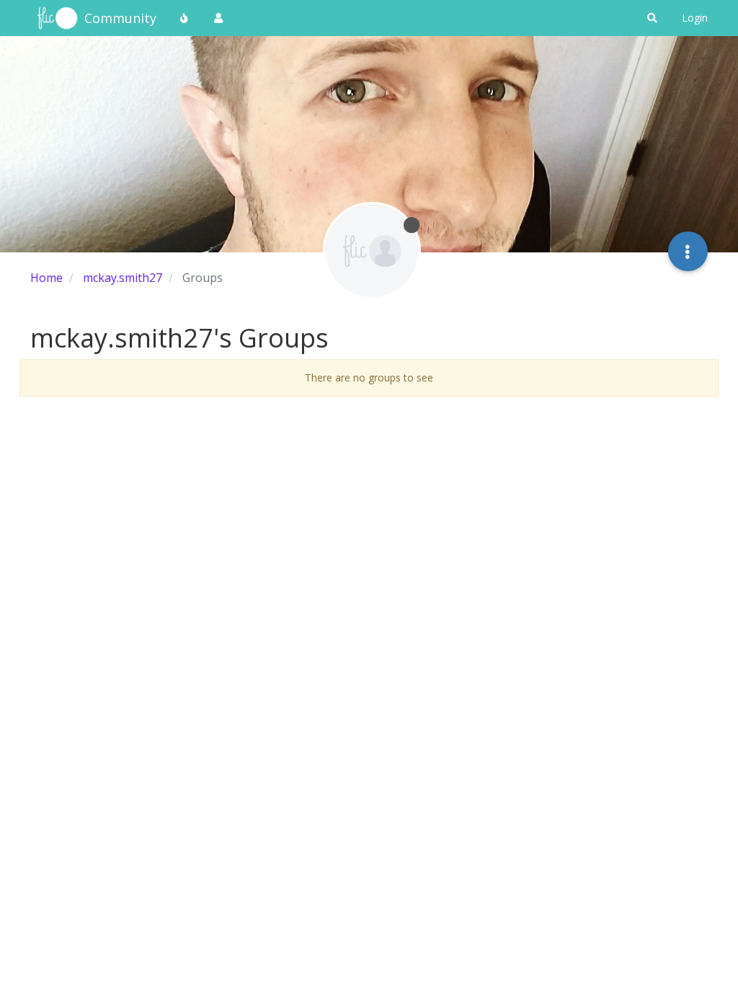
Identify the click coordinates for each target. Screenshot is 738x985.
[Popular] (184, 18)
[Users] (218, 18)
